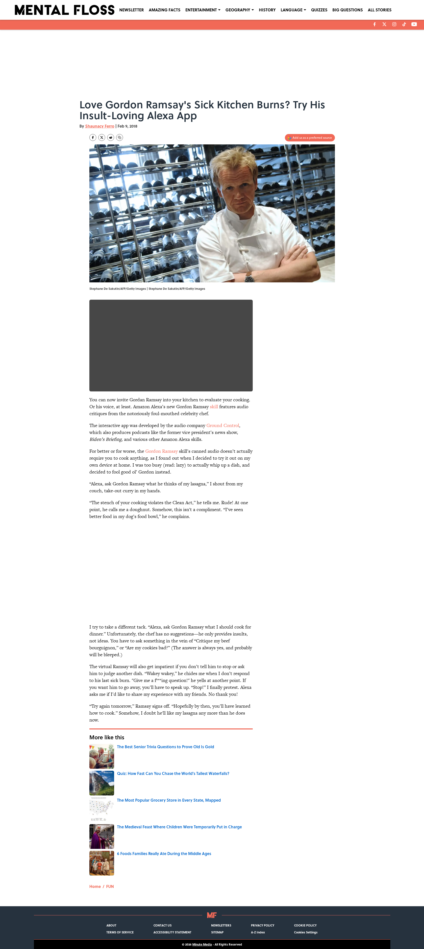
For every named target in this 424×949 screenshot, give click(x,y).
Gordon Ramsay (161, 451)
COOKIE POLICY (305, 925)
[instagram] (394, 24)
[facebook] (375, 24)
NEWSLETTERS (221, 925)
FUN (110, 886)
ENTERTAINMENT (201, 10)
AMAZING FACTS (164, 10)
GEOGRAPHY (237, 10)
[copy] (119, 137)
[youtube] (414, 24)
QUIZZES (319, 10)
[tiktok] (404, 24)
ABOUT (111, 925)
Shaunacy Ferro (99, 126)
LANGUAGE (291, 10)
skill (214, 406)
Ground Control (222, 425)
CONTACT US (162, 925)
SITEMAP (217, 932)
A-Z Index (258, 932)
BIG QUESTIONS (347, 10)
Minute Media (202, 944)
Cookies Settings (306, 932)
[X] (384, 24)
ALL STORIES (380, 10)
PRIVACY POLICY (262, 925)
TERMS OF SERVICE (120, 932)
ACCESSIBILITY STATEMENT (172, 932)
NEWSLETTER (131, 10)
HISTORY (267, 10)
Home (95, 886)
